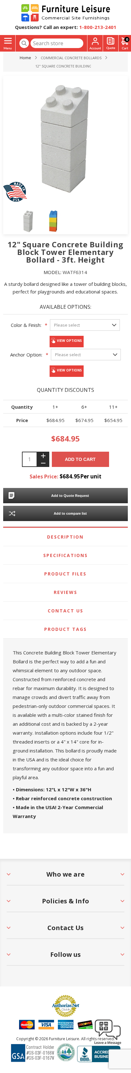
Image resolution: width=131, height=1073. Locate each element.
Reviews (65, 592)
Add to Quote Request (70, 496)
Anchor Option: (26, 354)
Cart (127, 39)
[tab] (65, 537)
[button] (107, 1044)
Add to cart (80, 459)
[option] (28, 221)
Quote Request (111, 43)
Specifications (65, 555)
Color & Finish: (26, 325)
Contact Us (65, 611)
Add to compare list (70, 513)
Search (24, 43)
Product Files (65, 574)
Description (65, 537)
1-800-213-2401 (97, 27)
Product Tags (65, 629)
